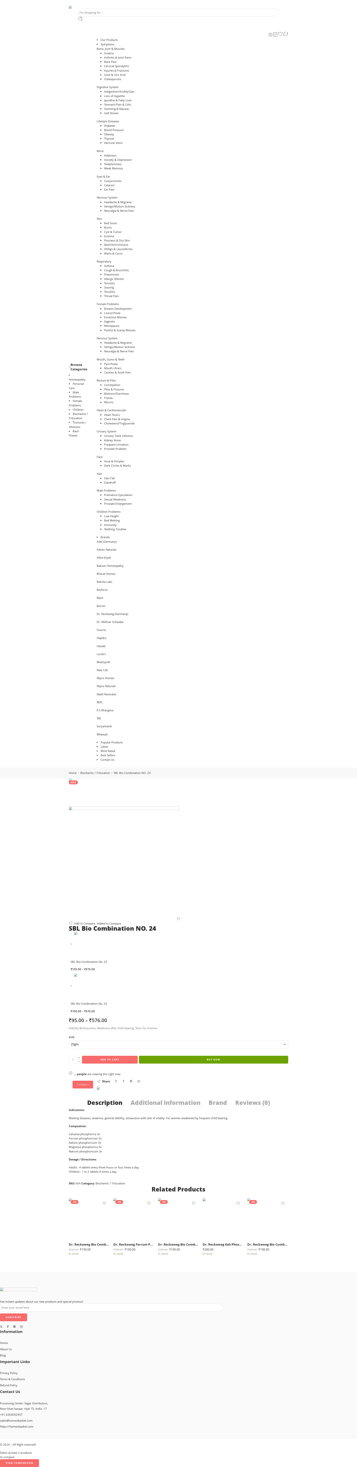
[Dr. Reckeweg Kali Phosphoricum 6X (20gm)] (223, 1218)
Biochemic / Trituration (95, 773)
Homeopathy (77, 379)
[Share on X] (116, 1081)
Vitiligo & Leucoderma (118, 249)
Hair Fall (109, 478)
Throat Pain (111, 296)
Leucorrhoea (112, 313)
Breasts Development (118, 308)
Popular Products (112, 742)
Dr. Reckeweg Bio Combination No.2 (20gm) (267, 1244)
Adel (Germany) (107, 541)
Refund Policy (8, 1385)
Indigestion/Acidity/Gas (119, 91)
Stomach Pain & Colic (117, 104)
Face (99, 457)
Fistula (108, 398)
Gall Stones (111, 113)
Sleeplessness (113, 164)
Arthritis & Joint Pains (117, 57)
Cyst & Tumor (113, 232)
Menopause (111, 326)
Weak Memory (113, 168)
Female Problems (108, 304)
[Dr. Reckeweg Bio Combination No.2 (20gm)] (267, 1218)
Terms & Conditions (12, 1379)
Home (73, 773)
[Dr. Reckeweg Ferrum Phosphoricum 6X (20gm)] (133, 1218)
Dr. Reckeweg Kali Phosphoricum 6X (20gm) (223, 1244)
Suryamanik (104, 726)
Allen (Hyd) (104, 557)
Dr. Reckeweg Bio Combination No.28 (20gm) (89, 1244)
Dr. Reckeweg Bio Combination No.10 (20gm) (178, 1244)
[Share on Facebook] (123, 1081)
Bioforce (102, 590)
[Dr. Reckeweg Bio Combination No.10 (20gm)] (178, 1218)
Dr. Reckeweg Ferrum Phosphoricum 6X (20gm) (133, 1244)
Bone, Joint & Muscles (111, 49)
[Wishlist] (280, 34)
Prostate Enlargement (118, 503)
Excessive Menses (115, 317)
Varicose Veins (113, 143)
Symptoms (107, 44)
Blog (3, 1355)
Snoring (109, 287)
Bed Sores (110, 223)
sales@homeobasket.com (16, 1420)
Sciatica (109, 53)
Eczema (109, 236)
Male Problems (106, 490)
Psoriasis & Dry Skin (117, 240)
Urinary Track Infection (118, 436)
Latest (104, 746)
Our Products (109, 40)
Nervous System (107, 197)
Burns (108, 227)
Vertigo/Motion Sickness (119, 206)
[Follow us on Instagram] (21, 1326)
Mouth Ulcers (112, 368)
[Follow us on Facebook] (7, 1326)
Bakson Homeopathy (110, 566)
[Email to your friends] (138, 1081)
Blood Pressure (114, 130)
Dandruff (110, 482)
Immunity (110, 525)
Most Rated (108, 751)
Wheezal (102, 734)
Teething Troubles (115, 529)
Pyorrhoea (111, 364)
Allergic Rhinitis (114, 279)
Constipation (112, 385)
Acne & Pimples (114, 461)
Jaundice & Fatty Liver (118, 100)
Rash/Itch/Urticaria (116, 245)
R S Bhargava (105, 710)
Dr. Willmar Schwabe (110, 622)
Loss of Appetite (114, 96)
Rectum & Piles (106, 380)
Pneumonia (111, 274)
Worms (108, 402)
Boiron (101, 606)
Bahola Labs (104, 582)
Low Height (111, 516)
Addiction (110, 155)
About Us (6, 1349)
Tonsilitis (109, 292)
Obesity (109, 134)
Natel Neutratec (107, 694)
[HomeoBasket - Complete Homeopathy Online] (79, 7)
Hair (99, 474)
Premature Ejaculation (118, 495)
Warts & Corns (113, 253)
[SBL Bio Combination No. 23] (71, 987)
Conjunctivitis (112, 181)
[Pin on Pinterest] (131, 1081)
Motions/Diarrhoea (116, 393)
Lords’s (101, 654)
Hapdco (102, 638)
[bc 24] (83, 792)
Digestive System (107, 87)
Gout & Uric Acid (115, 75)
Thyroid (109, 138)
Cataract (109, 185)
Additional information (165, 1103)
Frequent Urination (116, 444)
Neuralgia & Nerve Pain (119, 210)
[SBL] (110, 1092)
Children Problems (108, 511)
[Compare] (285, 34)
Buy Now (213, 1059)
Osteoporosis (112, 79)
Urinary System (106, 431)
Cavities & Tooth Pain (117, 372)
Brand (218, 1103)
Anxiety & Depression (118, 160)
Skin (99, 218)
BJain (100, 598)
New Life (102, 670)
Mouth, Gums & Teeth (111, 359)
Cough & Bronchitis (116, 270)
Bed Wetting (112, 520)
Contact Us (107, 759)
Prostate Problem (115, 449)
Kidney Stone (112, 440)
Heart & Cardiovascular (111, 410)
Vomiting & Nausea (116, 109)
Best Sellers (108, 755)
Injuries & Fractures (116, 70)
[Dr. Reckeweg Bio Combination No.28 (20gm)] (89, 1218)
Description (104, 1103)
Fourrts (101, 630)
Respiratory (104, 261)
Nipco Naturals (106, 686)
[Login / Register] (270, 34)
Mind (100, 151)
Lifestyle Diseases (108, 121)
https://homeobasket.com (16, 1426)
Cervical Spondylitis (116, 66)
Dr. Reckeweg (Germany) (112, 614)
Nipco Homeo (105, 678)
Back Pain (110, 62)
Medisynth (103, 662)
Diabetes (109, 126)
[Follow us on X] (1, 1326)
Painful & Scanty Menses (120, 330)
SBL (99, 718)
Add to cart (109, 1059)
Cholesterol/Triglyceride (119, 423)
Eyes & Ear (103, 176)
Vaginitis (109, 321)
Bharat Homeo (106, 574)
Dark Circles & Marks (117, 465)
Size (72, 1037)
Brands (105, 537)
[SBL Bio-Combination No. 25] (71, 945)
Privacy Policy (9, 1373)
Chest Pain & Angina (117, 419)
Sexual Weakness (115, 499)
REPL (100, 702)
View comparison (19, 1463)
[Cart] (275, 34)
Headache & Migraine (118, 202)
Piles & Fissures (114, 389)
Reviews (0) (252, 1103)
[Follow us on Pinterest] (14, 1326)
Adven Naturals (106, 549)
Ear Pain (109, 189)
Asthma (109, 266)
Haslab (101, 646)
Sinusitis (109, 283)
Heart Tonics (112, 415)
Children (78, 409)
